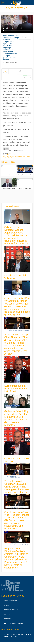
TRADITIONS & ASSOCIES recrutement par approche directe (17, 633)
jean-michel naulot (21, 154)
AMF (7, 153)
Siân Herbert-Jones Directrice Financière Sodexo (15, 173)
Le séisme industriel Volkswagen (15, 275)
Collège (27, 153)
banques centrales (12, 153)
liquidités (28, 154)
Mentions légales (11, 608)
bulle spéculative (21, 153)
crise (4, 154)
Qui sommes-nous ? (11, 599)
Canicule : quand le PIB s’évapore (16, 458)
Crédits (7, 612)
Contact (7, 617)
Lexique (7, 603)
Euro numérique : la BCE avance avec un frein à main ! (15, 387)
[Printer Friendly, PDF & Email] (6, 147)
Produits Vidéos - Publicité (14, 621)
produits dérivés (6, 156)
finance (15, 154)
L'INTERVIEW (11, 151)
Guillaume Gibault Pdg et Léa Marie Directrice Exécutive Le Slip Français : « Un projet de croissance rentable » (16, 416)
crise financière (9, 154)
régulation (13, 156)
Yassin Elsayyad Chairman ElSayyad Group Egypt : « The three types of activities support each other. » (16, 485)
